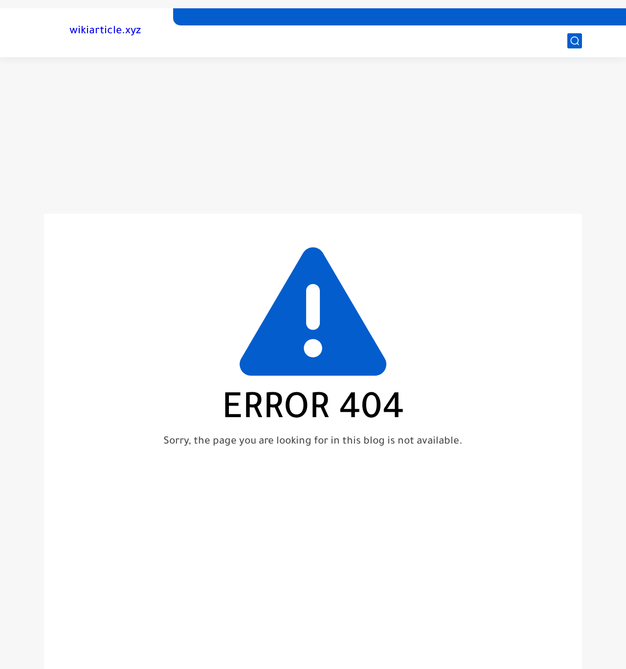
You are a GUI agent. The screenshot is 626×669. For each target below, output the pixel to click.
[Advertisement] (313, 135)
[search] (574, 40)
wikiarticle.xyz (105, 32)
